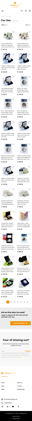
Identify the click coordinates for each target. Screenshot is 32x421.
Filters (3, 25)
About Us (19, 382)
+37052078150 (8, 403)
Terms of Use (16, 416)
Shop (2, 386)
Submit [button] (28, 351)
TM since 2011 (16, 5)
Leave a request (19, 323)
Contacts (19, 386)
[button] (13, 32)
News (2, 389)
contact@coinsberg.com (10, 399)
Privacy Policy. (19, 357)
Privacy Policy (16, 418)
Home (2, 16)
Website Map (21, 389)
